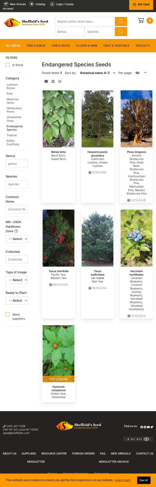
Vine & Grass (61, 45)
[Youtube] (148, 427)
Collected (13, 251)
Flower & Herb (86, 45)
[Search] (121, 21)
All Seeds (13, 45)
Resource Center (54, 453)
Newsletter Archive (114, 461)
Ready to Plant (16, 293)
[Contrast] (147, 439)
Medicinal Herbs (12, 101)
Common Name (12, 199)
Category (12, 78)
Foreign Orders (83, 453)
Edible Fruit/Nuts (13, 142)
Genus (10, 156)
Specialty (143, 45)
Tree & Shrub (36, 45)
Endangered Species (15, 128)
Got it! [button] (144, 480)
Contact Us (144, 453)
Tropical (12, 135)
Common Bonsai (12, 86)
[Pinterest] (145, 427)
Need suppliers (18, 317)
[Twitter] (151, 427)
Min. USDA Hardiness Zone (13, 226)
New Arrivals (121, 453)
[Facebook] (141, 427)
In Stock (17, 65)
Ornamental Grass (14, 118)
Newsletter (36, 461)
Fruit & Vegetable (116, 45)
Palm (10, 93)
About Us (9, 453)
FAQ (102, 453)
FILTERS (11, 58)
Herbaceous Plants (14, 109)
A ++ (139, 439)
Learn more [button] (122, 480)
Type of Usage (16, 272)
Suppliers (29, 453)
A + (133, 439)
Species (11, 176)
